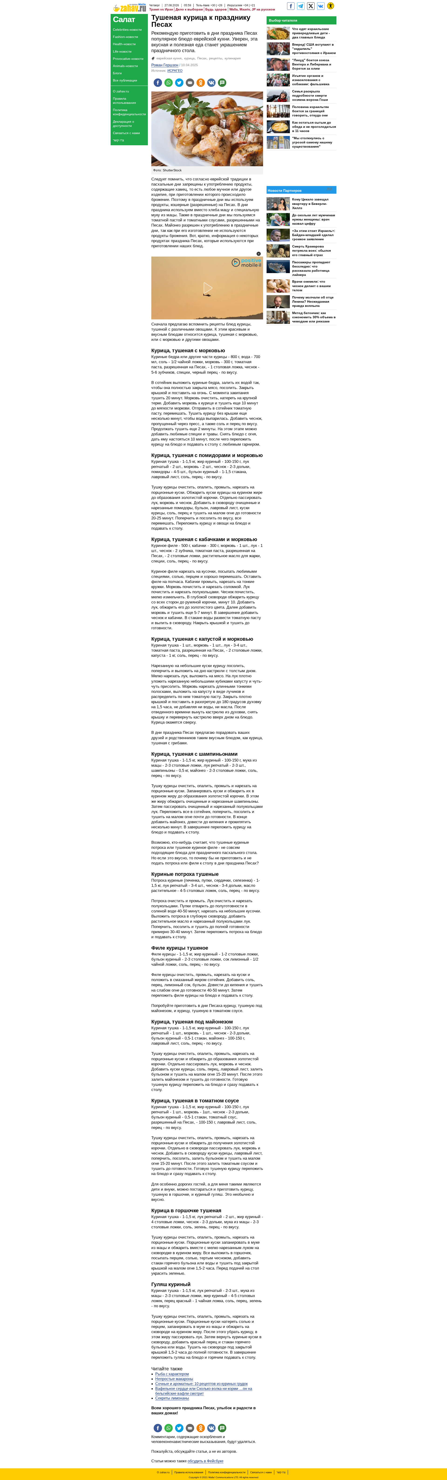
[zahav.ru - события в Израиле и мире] (301, 6)
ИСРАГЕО (175, 70)
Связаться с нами (126, 133)
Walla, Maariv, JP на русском (252, 9)
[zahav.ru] (291, 6)
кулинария (233, 58)
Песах (202, 58)
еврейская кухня (169, 58)
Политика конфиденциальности (129, 112)
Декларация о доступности (123, 124)
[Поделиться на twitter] (179, 82)
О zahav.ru (121, 91)
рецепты (215, 58)
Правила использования (124, 101)
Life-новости (122, 51)
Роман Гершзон (164, 65)
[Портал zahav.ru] (321, 6)
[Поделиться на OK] (200, 82)
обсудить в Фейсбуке (206, 1461)
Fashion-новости (125, 37)
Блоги (117, 73)
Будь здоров (216, 9)
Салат (124, 19)
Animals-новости (125, 66)
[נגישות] (330, 5)
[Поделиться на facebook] (158, 82)
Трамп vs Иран (161, 9)
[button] (259, 254)
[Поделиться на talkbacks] (222, 82)
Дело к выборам (189, 9)
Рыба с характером (172, 1374)
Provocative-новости (128, 59)
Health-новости (124, 44)
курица (189, 58)
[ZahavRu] (311, 6)
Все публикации (125, 80)
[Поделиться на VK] (211, 82)
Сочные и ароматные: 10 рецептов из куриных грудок (201, 1384)
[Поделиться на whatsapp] (168, 82)
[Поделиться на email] (190, 82)
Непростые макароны (174, 1379)
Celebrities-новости (127, 29)
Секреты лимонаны (172, 1398)
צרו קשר (118, 140)
